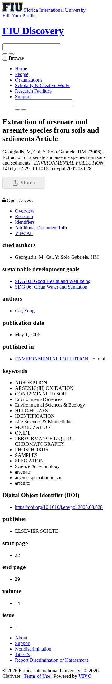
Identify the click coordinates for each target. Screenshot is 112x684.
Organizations (28, 79)
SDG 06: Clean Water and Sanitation (51, 286)
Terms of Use (37, 676)
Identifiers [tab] (25, 222)
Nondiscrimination (33, 648)
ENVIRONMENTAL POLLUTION (51, 358)
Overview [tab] (25, 211)
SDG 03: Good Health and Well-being (53, 281)
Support (22, 96)
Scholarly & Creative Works (42, 85)
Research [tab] (24, 216)
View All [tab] (24, 233)
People (21, 74)
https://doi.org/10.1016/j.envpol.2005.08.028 (59, 507)
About (21, 637)
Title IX (22, 654)
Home (21, 68)
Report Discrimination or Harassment (51, 660)
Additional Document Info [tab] (41, 227)
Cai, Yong (25, 310)
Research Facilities (33, 91)
